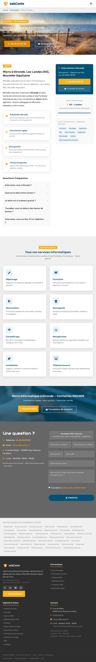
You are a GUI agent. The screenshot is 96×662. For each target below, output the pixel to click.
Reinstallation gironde (73, 537)
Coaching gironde (76, 526)
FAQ (5, 641)
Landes (40, 655)
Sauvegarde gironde (62, 541)
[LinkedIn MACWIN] (10, 588)
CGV (42, 658)
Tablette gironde (36, 548)
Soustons (62, 128)
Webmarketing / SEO (11, 619)
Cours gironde (21, 530)
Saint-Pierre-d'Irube (74, 636)
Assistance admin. (58, 588)
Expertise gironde (78, 530)
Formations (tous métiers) (13, 634)
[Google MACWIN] (21, 588)
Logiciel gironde (69, 534)
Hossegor (72, 128)
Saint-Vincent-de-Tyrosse (68, 140)
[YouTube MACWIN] (15, 588)
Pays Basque (48, 655)
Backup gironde (62, 526)
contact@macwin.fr (21, 445)
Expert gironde (65, 530)
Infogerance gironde (26, 534)
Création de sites (10, 608)
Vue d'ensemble (57, 570)
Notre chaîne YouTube (12, 626)
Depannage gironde (35, 530)
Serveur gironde (39, 544)
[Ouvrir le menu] (91, 4)
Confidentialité (34, 658)
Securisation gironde (11, 544)
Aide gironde (8, 526)
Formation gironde (10, 534)
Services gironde (53, 544)
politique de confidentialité (74, 488)
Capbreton (83, 128)
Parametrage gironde (40, 537)
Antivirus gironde (21, 526)
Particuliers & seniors (59, 574)
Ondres (73, 136)
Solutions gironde (68, 544)
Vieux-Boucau (70, 132)
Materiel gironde (9, 537)
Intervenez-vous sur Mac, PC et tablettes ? (24, 221)
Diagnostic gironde (50, 530)
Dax (60, 132)
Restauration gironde (45, 541)
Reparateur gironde (29, 541)
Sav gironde (76, 541)
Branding (7, 612)
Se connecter (8, 658)
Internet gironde (55, 534)
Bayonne (62, 636)
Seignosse (81, 132)
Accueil (5, 10)
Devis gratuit (47, 44)
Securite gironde (26, 544)
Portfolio (7, 623)
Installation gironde (41, 534)
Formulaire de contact (75, 89)
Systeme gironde (23, 548)
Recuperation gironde (56, 537)
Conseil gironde (9, 530)
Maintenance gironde (84, 534)
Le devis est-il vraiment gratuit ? (20, 201)
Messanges (63, 136)
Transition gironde (10, 551)
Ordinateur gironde (23, 537)
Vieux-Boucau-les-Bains (59, 631)
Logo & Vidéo (9, 616)
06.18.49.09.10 (18, 44)
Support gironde (9, 548)
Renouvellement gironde (12, 541)
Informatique (14, 10)
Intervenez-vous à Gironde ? (18, 185)
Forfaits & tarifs (57, 585)
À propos (7, 644)
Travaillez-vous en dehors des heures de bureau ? (24, 210)
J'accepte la (69, 488)
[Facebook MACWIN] (5, 588)
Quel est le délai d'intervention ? (20, 193)
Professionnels (57, 577)
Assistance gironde (35, 526)
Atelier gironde (50, 526)
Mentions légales (21, 658)
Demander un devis (11, 630)
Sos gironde (80, 544)
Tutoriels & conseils (11, 637)
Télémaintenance (58, 581)
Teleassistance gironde (53, 548)
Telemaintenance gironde (71, 548)
